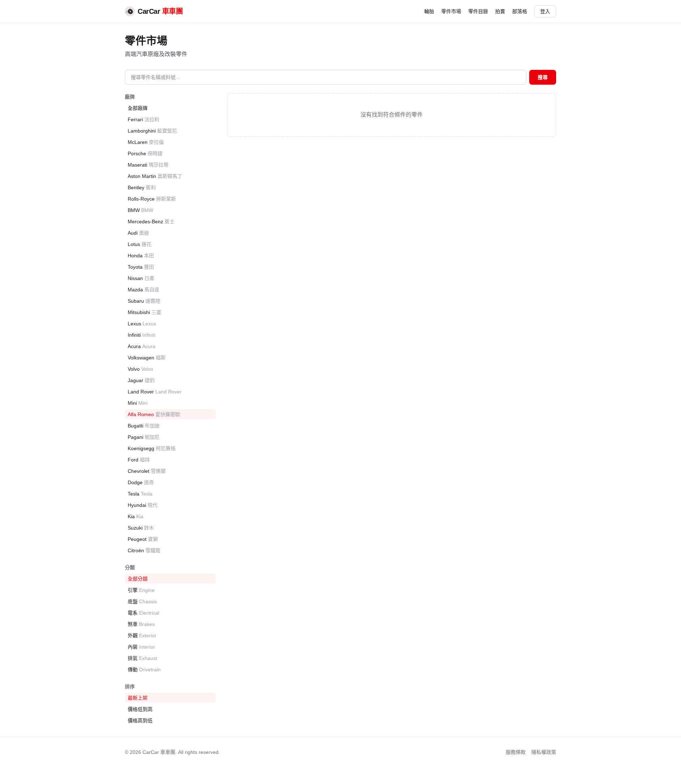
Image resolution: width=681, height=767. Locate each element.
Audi (138, 233)
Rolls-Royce (152, 199)
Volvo (140, 369)
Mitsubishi (144, 312)
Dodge (141, 482)
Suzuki (141, 528)
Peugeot (143, 539)
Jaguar (141, 380)
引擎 (141, 590)
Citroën (144, 550)
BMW (140, 210)
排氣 (142, 658)
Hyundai (142, 505)
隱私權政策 (543, 752)
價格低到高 (140, 709)
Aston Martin (155, 176)
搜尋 (543, 77)
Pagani (144, 437)
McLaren (146, 142)
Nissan (141, 278)
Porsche (145, 153)
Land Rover (155, 391)
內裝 (141, 647)
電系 (143, 613)
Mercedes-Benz (151, 221)
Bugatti (144, 426)
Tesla (140, 494)
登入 (545, 11)
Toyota (141, 267)
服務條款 (516, 752)
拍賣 (500, 11)
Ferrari (143, 119)
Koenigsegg (152, 448)
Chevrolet (147, 471)
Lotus (139, 244)
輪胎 (429, 11)
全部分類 (138, 579)
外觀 (142, 635)
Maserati (148, 165)
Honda (141, 255)
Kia (135, 516)
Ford (139, 460)
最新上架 (138, 698)
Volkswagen (147, 357)
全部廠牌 (138, 108)
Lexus (142, 323)
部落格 (519, 11)
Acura (141, 346)
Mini (138, 403)
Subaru (144, 301)
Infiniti (141, 335)
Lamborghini (152, 131)
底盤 (142, 601)
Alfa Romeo (154, 414)
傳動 (144, 669)
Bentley (142, 187)
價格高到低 (140, 720)
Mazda (143, 289)
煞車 (141, 624)
